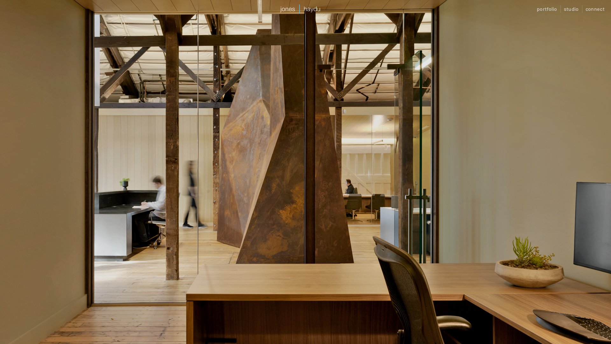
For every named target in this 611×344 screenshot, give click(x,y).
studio (571, 9)
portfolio (547, 9)
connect (595, 9)
